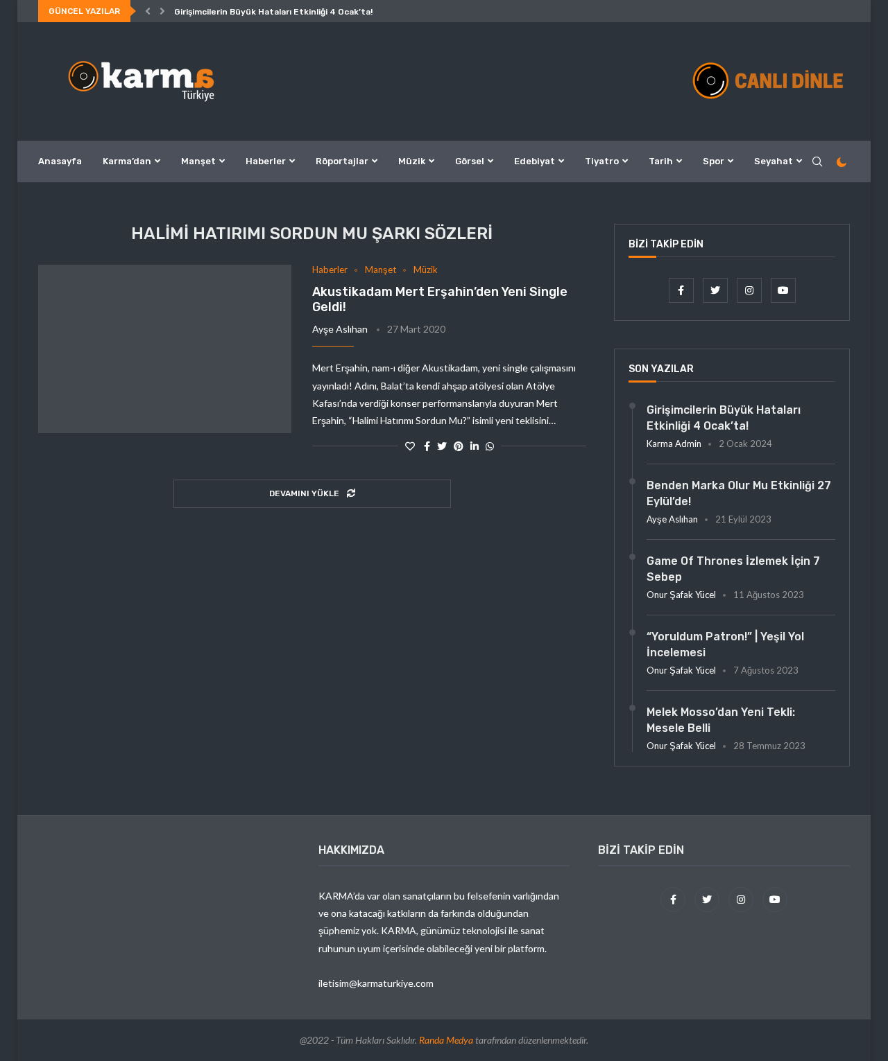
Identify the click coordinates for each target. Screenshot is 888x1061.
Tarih (661, 161)
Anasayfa (60, 161)
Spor (713, 161)
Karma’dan (127, 161)
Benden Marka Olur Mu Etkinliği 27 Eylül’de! (739, 493)
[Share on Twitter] (442, 446)
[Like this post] (410, 446)
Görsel (469, 161)
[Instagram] (750, 290)
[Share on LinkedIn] (474, 446)
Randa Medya (446, 1040)
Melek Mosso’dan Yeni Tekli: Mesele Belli (721, 719)
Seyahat (773, 161)
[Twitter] (716, 290)
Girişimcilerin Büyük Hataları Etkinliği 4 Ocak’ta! (273, 12)
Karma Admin (674, 443)
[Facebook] (682, 290)
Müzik (411, 161)
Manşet (198, 161)
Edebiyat (534, 161)
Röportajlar (342, 161)
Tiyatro (602, 161)
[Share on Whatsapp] (490, 446)
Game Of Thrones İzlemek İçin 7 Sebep (733, 568)
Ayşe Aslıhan (340, 329)
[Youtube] (783, 290)
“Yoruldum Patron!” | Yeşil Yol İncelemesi (725, 644)
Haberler (266, 161)
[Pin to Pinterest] (458, 446)
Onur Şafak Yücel (681, 594)
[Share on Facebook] (427, 446)
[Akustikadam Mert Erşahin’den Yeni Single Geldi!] (164, 349)
